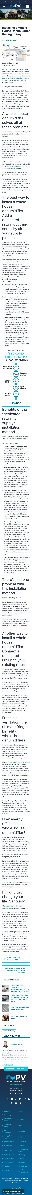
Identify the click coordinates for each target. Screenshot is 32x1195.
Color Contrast (23, 1193)
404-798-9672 (16, 1084)
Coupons (7, 1111)
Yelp (12, 1103)
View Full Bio (7, 1065)
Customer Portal (7, 1125)
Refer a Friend (9, 1141)
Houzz (29, 1099)
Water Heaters (9, 1155)
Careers (21, 1120)
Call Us (10, 2)
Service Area (23, 1115)
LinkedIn (16, 1099)
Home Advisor (16, 1103)
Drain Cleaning (9, 1158)
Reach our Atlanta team (14, 1191)
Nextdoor (20, 1103)
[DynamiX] (16, 1189)
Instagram (20, 1099)
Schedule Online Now (15, 1069)
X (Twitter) (7, 1099)
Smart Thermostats (23, 1171)
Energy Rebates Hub (9, 1137)
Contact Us (22, 1141)
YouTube (12, 1099)
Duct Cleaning (9, 1162)
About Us (21, 1131)
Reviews (21, 1111)
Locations (4, 7)
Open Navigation (27, 6)
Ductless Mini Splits (23, 1150)
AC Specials (8, 1145)
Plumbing (21, 1155)
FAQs (20, 1125)
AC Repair (21, 1145)
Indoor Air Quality (9, 1031)
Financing (7, 1115)
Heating (7, 1166)
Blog (20, 1137)
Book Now (24, 2)
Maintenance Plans (8, 1120)
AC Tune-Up (22, 1166)
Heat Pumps (8, 1150)
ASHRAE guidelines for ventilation (17, 762)
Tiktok (24, 1099)
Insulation (21, 1162)
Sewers (21, 1158)
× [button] (23, 1191)
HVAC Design (8, 1171)
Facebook (3, 1099)
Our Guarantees (8, 1131)
